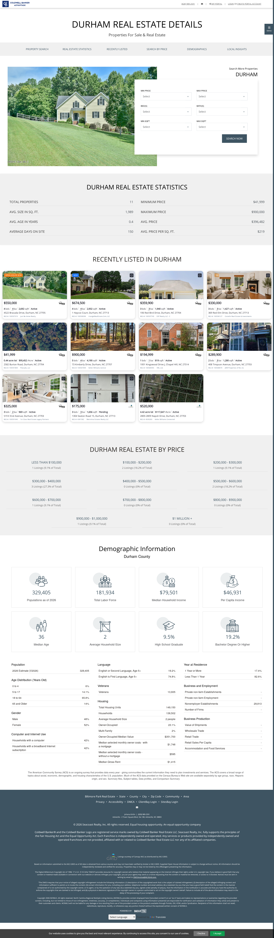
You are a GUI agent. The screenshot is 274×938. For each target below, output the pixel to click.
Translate (161, 917)
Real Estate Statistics (77, 49)
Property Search (37, 49)
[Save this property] (63, 275)
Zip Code (156, 796)
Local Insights (237, 49)
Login (231, 4)
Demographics (197, 49)
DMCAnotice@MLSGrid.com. (145, 877)
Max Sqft (201, 121)
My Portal (216, 4)
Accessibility (116, 802)
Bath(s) (200, 105)
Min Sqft (145, 121)
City (144, 796)
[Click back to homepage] (14, 3)
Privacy (100, 802)
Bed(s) (144, 105)
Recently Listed (117, 49)
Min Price (146, 90)
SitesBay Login (169, 802)
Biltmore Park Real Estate (100, 796)
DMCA (130, 802)
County (134, 796)
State (122, 796)
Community (172, 796)
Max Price (202, 90)
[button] (269, 29)
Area (186, 796)
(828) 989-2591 (188, 4)
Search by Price (157, 49)
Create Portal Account (249, 4)
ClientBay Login (148, 802)
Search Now (234, 138)
